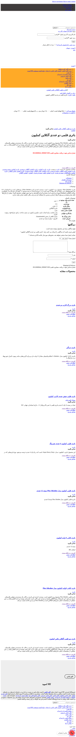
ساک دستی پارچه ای (22, 695)
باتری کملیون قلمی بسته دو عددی (44, 173)
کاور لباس (47, 692)
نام (73, 255)
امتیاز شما (71, 238)
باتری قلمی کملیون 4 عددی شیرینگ (62, 444)
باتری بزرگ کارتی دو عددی (65, 305)
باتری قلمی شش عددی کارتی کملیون (61, 396)
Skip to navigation (57, 1)
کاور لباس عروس (46, 695)
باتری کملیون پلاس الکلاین (16, 171)
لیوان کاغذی (50, 697)
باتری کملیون (42, 169)
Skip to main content (69, 1)
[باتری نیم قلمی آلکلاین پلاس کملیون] (61, 635)
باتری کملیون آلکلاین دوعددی (29, 169)
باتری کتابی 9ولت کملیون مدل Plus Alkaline (59, 588)
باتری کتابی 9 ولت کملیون (65, 538)
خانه (73, 95)
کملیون (73, 130)
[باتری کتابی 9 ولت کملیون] (61, 534)
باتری (70, 95)
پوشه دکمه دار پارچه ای (62, 697)
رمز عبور (69, 38)
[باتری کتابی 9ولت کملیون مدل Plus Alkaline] (61, 584)
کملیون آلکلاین (23, 173)
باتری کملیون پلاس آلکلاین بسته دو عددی (62, 171)
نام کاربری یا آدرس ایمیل (65, 34)
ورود (73, 41)
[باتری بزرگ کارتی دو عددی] (61, 301)
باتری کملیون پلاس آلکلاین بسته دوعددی (37, 171)
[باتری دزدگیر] (61, 344)
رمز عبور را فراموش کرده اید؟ (65, 45)
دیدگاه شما (71, 252)
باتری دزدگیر (70, 348)
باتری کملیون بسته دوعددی (11, 169)
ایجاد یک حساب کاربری (65, 31)
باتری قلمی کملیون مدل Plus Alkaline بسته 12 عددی (56, 491)
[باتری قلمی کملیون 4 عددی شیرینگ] (61, 440)
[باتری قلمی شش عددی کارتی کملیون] (61, 393)
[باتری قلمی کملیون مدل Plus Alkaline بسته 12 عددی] (61, 487)
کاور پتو (31, 695)
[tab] (69, 178)
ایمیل (73, 258)
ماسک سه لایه (70, 111)
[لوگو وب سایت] (63, 26)
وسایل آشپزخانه (70, 400)
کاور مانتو (37, 695)
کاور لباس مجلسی (65, 695)
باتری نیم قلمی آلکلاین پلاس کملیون (64, 129)
